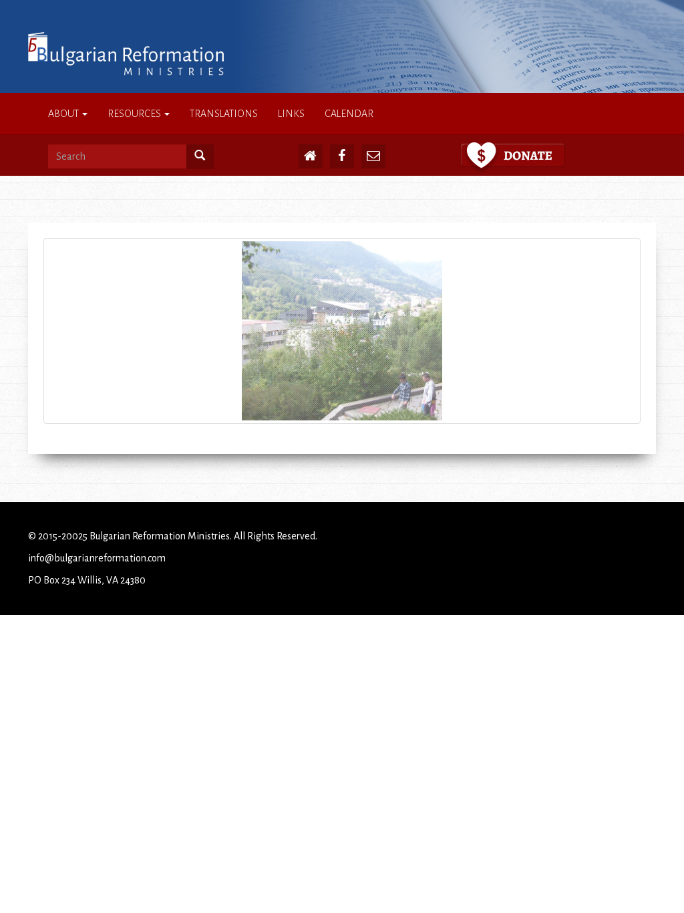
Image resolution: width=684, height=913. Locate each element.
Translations (224, 113)
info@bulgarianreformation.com (97, 558)
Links (291, 113)
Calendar (349, 113)
